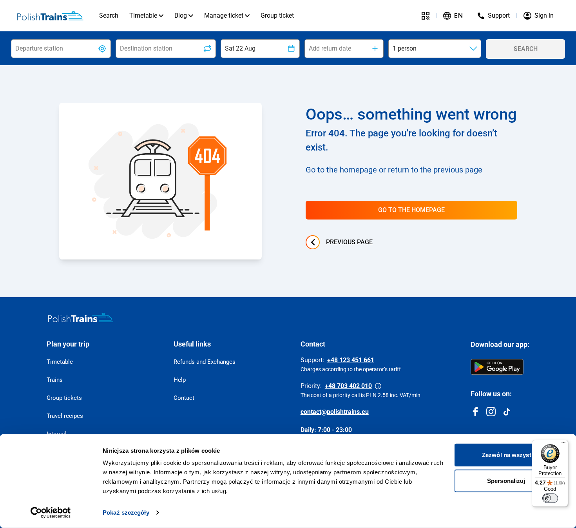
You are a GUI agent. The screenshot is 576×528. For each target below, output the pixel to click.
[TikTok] (506, 411)
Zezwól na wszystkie (510, 455)
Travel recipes (65, 415)
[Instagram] (491, 411)
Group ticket (277, 15)
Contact (184, 397)
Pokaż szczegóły (126, 512)
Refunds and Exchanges (204, 361)
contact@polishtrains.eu (335, 412)
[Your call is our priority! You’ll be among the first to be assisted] (378, 386)
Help (180, 379)
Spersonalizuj (506, 480)
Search (108, 15)
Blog (180, 15)
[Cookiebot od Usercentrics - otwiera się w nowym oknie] (50, 513)
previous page (349, 242)
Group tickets (64, 397)
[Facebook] (475, 411)
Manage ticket (223, 15)
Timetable (143, 15)
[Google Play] (497, 367)
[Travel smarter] (425, 15)
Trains (55, 379)
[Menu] (563, 444)
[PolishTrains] (81, 317)
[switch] (550, 498)
